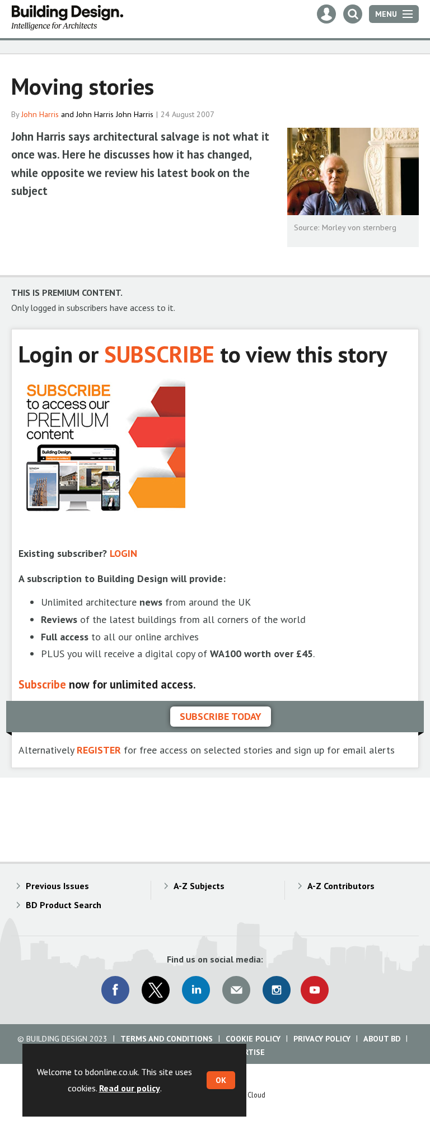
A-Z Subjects (199, 885)
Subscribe (42, 684)
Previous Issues (57, 885)
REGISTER (99, 749)
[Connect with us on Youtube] (314, 990)
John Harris (40, 114)
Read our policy (129, 1088)
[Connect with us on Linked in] (196, 990)
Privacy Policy (321, 1039)
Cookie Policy (253, 1039)
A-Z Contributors (341, 885)
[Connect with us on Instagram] (276, 990)
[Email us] (236, 990)
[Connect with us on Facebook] (115, 990)
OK (221, 1080)
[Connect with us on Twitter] (155, 990)
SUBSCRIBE (159, 354)
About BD (381, 1039)
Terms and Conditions (166, 1039)
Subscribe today (220, 716)
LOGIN (123, 553)
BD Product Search (63, 904)
